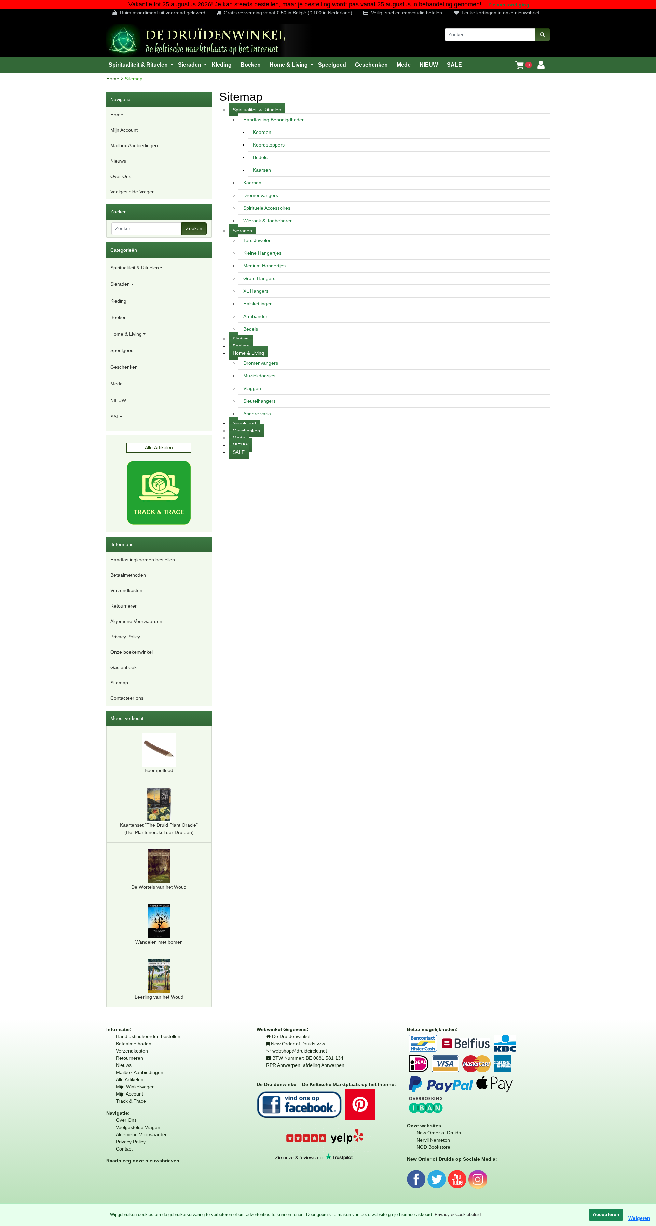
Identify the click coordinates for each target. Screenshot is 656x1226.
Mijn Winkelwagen (135, 1086)
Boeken (118, 317)
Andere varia (257, 413)
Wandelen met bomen (159, 942)
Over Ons (120, 176)
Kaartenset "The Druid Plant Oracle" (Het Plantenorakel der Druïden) (159, 828)
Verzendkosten (126, 590)
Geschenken (124, 367)
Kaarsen (262, 170)
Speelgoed (122, 350)
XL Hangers (256, 291)
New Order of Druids (438, 1133)
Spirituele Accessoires (266, 208)
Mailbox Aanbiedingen (134, 145)
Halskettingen (258, 303)
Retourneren (124, 606)
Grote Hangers (259, 278)
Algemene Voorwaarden (136, 621)
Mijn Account (124, 130)
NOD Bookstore (433, 1147)
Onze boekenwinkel (131, 652)
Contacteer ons (127, 698)
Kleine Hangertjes (262, 253)
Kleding (118, 301)
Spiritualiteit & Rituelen (134, 267)
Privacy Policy (125, 636)
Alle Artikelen (130, 1079)
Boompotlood (159, 770)
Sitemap (119, 682)
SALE (116, 416)
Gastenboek (123, 667)
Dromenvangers (260, 195)
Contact (124, 1149)
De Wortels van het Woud (159, 887)
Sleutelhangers (259, 401)
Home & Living (126, 334)
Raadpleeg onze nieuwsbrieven (142, 1161)
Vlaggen (252, 388)
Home (113, 78)
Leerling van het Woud (159, 997)
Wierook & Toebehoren (268, 220)
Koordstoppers (269, 145)
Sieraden (120, 284)
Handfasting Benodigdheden (274, 119)
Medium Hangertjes (264, 265)
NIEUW (118, 400)
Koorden (262, 132)
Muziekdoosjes (259, 375)
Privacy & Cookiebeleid (458, 1214)
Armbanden (256, 316)
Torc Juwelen (257, 240)
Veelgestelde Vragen (132, 191)
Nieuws (118, 161)
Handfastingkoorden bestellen (142, 559)
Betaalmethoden (128, 575)
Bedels (260, 157)
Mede (116, 383)
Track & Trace (131, 1101)
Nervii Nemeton (433, 1140)
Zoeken (194, 228)
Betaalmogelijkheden (431, 1029)
